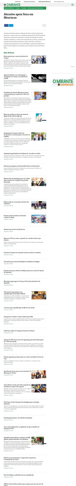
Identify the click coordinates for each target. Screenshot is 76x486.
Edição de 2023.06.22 (9, 8)
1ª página (17, 8)
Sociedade (23, 8)
